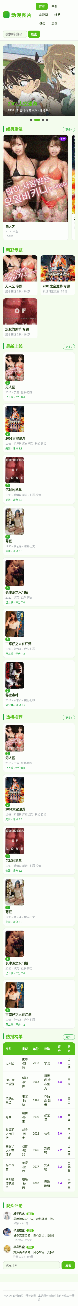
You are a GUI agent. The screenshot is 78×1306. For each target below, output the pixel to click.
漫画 (54, 23)
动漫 (42, 23)
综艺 (57, 15)
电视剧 (43, 15)
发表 (68, 1265)
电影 (54, 6)
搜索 (34, 34)
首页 (42, 6)
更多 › (68, 129)
